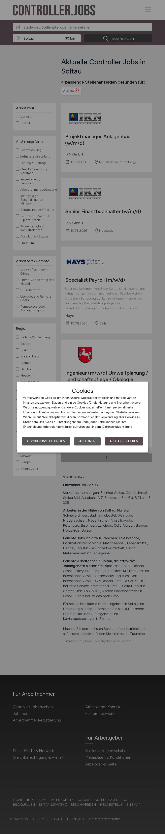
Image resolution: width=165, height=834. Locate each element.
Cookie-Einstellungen (46, 441)
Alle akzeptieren (124, 441)
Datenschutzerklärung (117, 427)
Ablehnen (87, 441)
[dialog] (82, 417)
